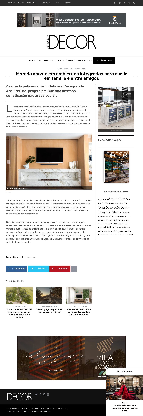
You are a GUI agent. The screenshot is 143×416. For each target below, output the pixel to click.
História (107, 224)
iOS (57, 2)
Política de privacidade (58, 408)
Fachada (121, 220)
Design (125, 207)
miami (122, 227)
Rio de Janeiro (111, 235)
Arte (128, 199)
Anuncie (21, 2)
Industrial (121, 224)
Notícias (100, 231)
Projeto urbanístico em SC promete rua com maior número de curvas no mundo (19, 313)
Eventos (105, 220)
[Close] (106, 367)
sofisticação (121, 235)
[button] (8, 162)
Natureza (127, 227)
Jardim (118, 227)
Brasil (100, 203)
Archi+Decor (62, 69)
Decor (9, 257)
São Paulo (129, 235)
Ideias (116, 224)
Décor (113, 216)
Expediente (31, 2)
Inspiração (101, 227)
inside (126, 224)
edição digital (121, 217)
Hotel (111, 224)
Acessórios (101, 199)
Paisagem (110, 231)
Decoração (18, 257)
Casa (103, 203)
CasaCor (109, 203)
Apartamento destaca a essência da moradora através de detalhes (79, 312)
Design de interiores (111, 212)
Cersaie (114, 203)
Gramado (101, 224)
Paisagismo (118, 231)
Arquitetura (116, 199)
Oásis (105, 231)
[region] (71, 20)
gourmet (127, 220)
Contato (11, 2)
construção (120, 203)
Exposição (113, 220)
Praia (100, 235)
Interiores (30, 257)
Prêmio (104, 235)
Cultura (126, 203)
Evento (100, 220)
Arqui (106, 199)
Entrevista (130, 216)
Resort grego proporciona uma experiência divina (49, 310)
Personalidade (128, 231)
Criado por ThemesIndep (39, 408)
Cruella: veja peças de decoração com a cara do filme (125, 408)
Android (68, 2)
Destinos (107, 217)
